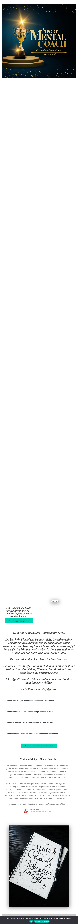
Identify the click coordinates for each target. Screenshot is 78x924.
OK (31, 921)
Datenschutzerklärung (42, 921)
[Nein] (76, 920)
